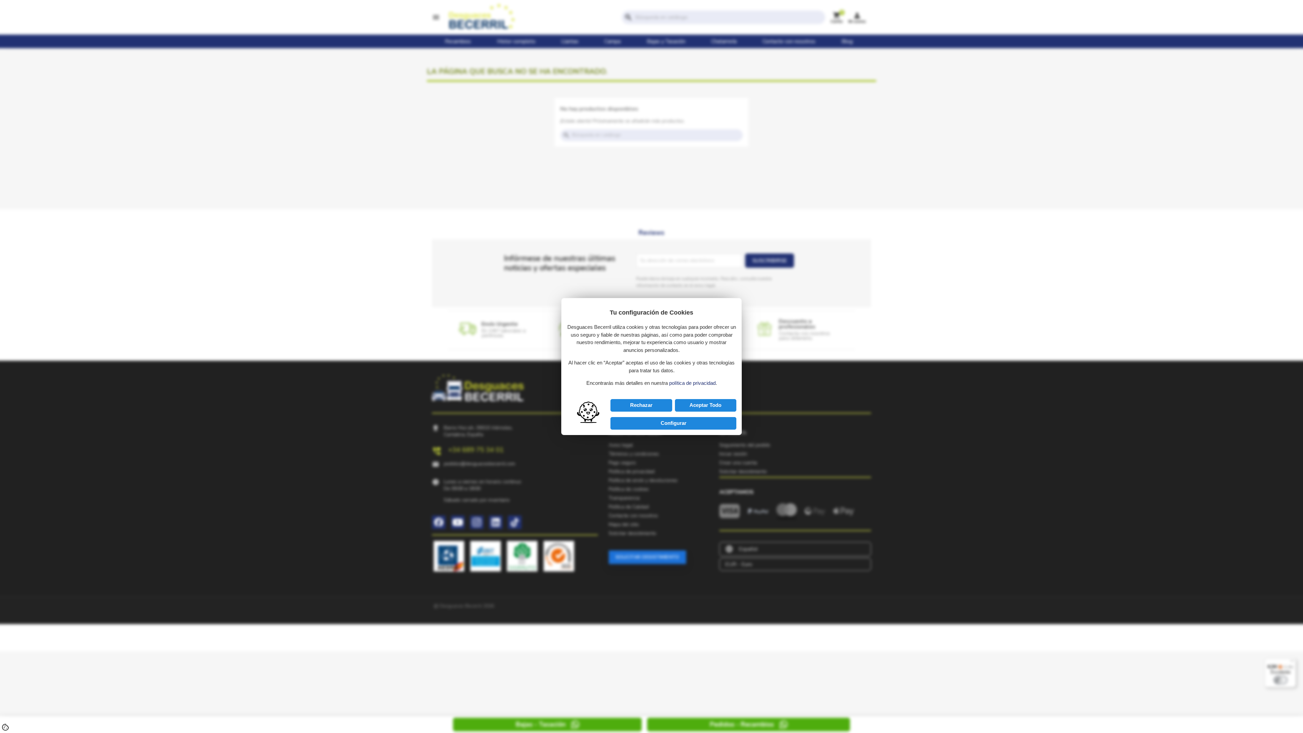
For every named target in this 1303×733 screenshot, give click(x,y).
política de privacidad (692, 383)
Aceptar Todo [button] (705, 405)
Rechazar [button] (641, 405)
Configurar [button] (673, 423)
